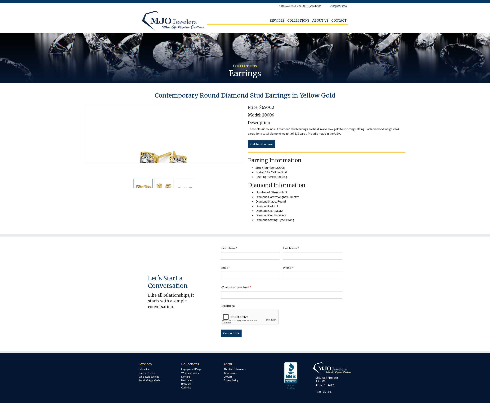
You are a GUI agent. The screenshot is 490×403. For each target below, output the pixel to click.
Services (277, 20)
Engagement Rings (191, 369)
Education (144, 369)
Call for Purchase (261, 144)
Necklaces (186, 380)
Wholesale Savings (149, 376)
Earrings (185, 376)
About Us (320, 20)
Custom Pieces (146, 373)
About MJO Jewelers (235, 369)
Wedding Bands (190, 373)
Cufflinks (186, 387)
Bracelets (186, 383)
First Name (229, 248)
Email (225, 267)
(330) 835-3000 (338, 6)
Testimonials (230, 373)
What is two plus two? (236, 287)
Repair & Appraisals (149, 380)
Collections (298, 20)
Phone (288, 267)
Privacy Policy (231, 380)
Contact (339, 20)
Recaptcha (228, 305)
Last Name (291, 248)
